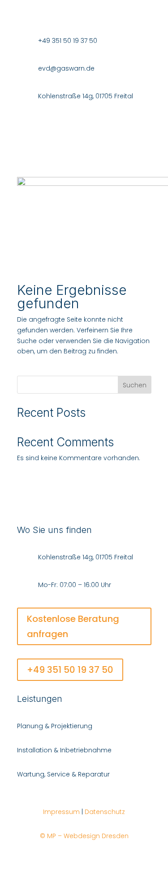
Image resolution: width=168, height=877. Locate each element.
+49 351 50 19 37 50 (70, 669)
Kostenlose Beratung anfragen (73, 626)
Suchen (134, 385)
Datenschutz (105, 811)
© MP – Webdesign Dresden (84, 835)
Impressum (61, 811)
